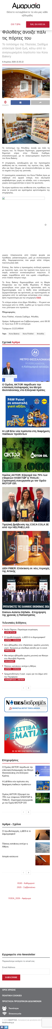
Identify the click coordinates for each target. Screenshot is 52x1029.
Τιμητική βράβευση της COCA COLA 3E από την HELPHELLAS (25, 526)
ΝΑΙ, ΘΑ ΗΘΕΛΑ (37, 24)
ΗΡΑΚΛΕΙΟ (9, 651)
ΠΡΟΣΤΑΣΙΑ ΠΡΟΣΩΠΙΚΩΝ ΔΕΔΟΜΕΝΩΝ (21, 1001)
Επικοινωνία (14, 1013)
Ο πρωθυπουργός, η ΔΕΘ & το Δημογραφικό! (24, 637)
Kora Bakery (14, 334)
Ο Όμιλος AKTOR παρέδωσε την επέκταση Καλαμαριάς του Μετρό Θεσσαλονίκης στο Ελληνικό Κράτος (23, 387)
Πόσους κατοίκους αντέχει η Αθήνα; (20, 666)
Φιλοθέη (40, 334)
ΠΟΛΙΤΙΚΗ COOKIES (12, 995)
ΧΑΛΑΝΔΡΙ (9, 661)
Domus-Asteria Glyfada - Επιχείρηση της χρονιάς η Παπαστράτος (24, 613)
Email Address (8, 967)
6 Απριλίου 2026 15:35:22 (13, 62)
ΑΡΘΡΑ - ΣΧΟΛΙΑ (12, 640)
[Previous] (23, 688)
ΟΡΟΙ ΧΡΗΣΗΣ (9, 990)
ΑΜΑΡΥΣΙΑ (12, 1020)
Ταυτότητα (13, 1008)
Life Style (10, 632)
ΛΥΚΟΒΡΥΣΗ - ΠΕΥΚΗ (14, 679)
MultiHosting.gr (8, 1023)
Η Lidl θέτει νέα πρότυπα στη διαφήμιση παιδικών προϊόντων (26, 432)
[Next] (28, 688)
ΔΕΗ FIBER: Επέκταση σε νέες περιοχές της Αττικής (26, 570)
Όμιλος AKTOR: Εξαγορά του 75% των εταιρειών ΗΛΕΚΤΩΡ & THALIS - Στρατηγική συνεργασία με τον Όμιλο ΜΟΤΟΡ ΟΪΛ (25, 479)
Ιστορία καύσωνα (10, 856)
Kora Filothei (28, 334)
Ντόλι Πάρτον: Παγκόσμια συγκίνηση (21, 629)
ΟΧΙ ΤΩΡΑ (16, 24)
